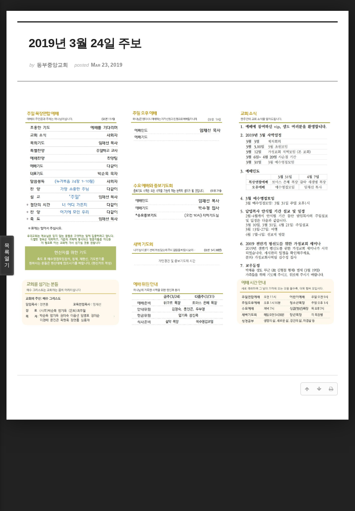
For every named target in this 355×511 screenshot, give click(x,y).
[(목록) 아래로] (319, 389)
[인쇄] (331, 389)
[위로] (307, 389)
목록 (7, 255)
